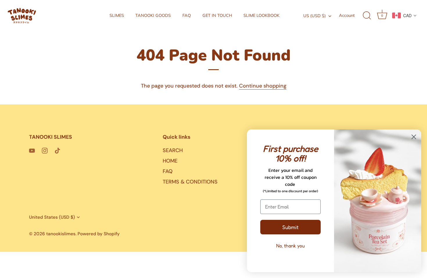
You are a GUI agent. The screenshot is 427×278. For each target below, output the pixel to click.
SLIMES (117, 15)
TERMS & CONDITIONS (190, 181)
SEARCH (173, 150)
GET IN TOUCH (217, 15)
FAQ (186, 15)
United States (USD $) (52, 217)
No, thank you (290, 246)
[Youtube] (32, 150)
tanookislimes (61, 234)
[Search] (366, 15)
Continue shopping (262, 85)
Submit (290, 227)
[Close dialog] (414, 137)
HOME (170, 160)
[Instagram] (45, 150)
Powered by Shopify (99, 234)
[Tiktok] (57, 150)
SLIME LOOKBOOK (261, 15)
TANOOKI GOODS (153, 15)
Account (347, 15)
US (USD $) (314, 15)
